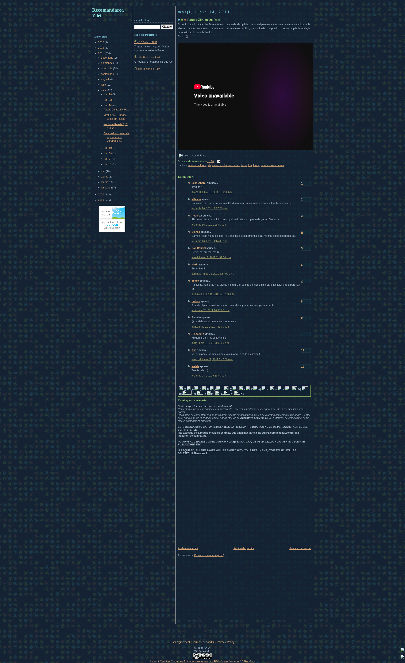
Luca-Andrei (199, 183)
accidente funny (197, 165)
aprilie (105, 176)
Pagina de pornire (244, 548)
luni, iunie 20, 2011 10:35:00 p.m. (211, 310)
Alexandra (198, 333)
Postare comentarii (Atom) (209, 555)
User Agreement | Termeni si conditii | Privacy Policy (202, 642)
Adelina (196, 215)
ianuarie (106, 187)
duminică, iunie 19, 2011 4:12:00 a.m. (213, 294)
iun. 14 (108, 105)
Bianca (196, 231)
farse (244, 165)
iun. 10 (108, 148)
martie (105, 182)
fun (250, 165)
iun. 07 (108, 158)
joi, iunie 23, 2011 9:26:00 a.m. (209, 375)
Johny (195, 280)
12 (302, 366)
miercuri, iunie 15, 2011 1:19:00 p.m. (212, 192)
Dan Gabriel (199, 248)
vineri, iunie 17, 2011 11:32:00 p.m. (211, 257)
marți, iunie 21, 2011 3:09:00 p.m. (211, 343)
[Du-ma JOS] (402, 657)
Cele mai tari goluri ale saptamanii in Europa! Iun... (117, 137)
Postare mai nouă (188, 548)
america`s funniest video (226, 165)
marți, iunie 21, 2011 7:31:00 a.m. (211, 326)
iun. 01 (108, 164)
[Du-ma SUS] (402, 650)
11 (302, 350)
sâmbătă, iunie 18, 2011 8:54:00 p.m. (213, 273)
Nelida (195, 366)
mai (103, 171)
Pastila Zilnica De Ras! (203, 20)
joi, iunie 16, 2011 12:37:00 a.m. (210, 208)
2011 (101, 53)
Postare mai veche (300, 548)
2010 (101, 194)
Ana (194, 350)
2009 (101, 200)
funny (256, 165)
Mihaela (196, 199)
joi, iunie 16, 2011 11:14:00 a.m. (210, 241)
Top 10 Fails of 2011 (145, 42)
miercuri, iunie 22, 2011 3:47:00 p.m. (212, 359)
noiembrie (107, 63)
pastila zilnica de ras (272, 165)
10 (302, 334)
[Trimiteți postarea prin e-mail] (218, 161)
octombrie (107, 68)
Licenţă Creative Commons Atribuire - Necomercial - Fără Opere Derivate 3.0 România (202, 661)
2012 (101, 47)
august (105, 79)
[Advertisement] (202, 3)
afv (209, 165)
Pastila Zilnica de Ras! (147, 57)
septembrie (108, 74)
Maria (195, 264)
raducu (196, 301)
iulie (104, 84)
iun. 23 (108, 99)
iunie (104, 90)
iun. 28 (108, 94)
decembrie (107, 57)
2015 (101, 42)
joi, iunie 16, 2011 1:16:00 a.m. (209, 224)
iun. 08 (108, 153)
